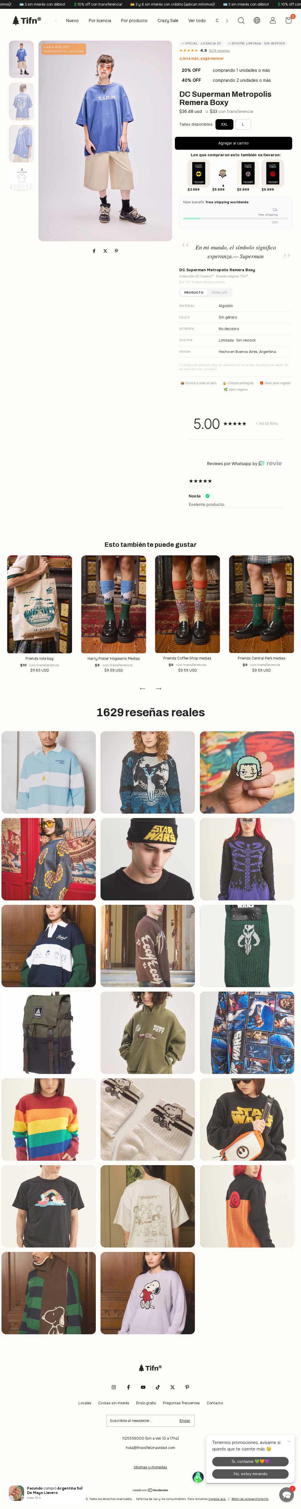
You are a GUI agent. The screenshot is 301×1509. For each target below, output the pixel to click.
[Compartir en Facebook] (94, 251)
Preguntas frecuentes (181, 1403)
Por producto (134, 20)
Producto (193, 292)
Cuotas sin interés (113, 1403)
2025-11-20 (200, 486)
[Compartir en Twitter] (105, 251)
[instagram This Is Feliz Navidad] (113, 1387)
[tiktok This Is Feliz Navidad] (157, 1387)
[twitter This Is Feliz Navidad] (172, 1387)
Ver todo (197, 20)
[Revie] (270, 464)
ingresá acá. (217, 1499)
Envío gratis (146, 1403)
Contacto (215, 1403)
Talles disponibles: (196, 124)
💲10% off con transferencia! (201, 4)
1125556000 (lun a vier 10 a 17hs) (150, 1438)
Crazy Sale (168, 20)
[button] (286, 1494)
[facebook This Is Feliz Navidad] (128, 1387)
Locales (84, 1403)
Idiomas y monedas (150, 1467)
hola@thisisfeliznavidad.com (150, 1447)
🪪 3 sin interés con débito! (146, 4)
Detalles (219, 292)
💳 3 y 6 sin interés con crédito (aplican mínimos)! (73, 4)
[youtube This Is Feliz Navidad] (143, 1387)
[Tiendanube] (150, 1490)
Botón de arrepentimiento (250, 1499)
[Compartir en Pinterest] (116, 251)
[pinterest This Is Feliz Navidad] (187, 1387)
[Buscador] (241, 21)
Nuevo (72, 20)
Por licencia (100, 20)
